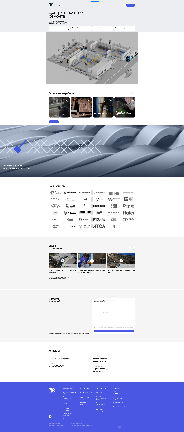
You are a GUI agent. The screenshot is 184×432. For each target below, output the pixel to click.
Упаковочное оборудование (101, 411)
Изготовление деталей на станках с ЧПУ (69, 393)
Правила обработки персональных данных (56, 425)
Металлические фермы (84, 399)
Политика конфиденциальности (54, 423)
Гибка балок (65, 405)
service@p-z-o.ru (99, 361)
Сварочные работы (66, 396)
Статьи (104, 5)
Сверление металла (67, 398)
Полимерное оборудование (101, 402)
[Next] (133, 93)
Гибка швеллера (66, 410)
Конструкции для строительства (86, 392)
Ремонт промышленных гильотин (102, 406)
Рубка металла (66, 417)
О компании (87, 5)
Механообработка (66, 415)
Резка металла (66, 395)
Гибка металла (66, 408)
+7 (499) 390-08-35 (100, 358)
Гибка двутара (66, 406)
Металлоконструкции (69, 5)
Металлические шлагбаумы (85, 400)
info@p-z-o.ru (98, 372)
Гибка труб (65, 403)
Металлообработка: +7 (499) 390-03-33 (120, 402)
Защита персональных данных (77, 423)
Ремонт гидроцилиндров (100, 404)
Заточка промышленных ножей (69, 411)
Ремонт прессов (54, 28)
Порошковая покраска (67, 413)
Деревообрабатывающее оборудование (100, 395)
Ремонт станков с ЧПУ (100, 407)
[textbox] (95, 312)
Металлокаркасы (83, 402)
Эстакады (81, 404)
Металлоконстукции (85, 388)
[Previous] (130, 93)
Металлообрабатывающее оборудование (101, 399)
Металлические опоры (84, 395)
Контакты (99, 5)
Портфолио (94, 5)
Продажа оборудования (95, 1)
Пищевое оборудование (100, 401)
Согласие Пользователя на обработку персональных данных (82, 425)
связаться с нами (130, 5)
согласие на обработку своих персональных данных (105, 327)
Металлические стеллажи (84, 397)
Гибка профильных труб (67, 401)
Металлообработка (58, 5)
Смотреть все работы (54, 121)
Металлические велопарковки (85, 394)
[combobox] (97, 312)
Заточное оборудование (100, 396)
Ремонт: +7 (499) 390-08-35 (118, 398)
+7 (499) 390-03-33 (100, 369)
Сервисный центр (79, 5)
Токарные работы (66, 400)
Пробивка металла (66, 418)
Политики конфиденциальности (125, 327)
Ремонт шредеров (99, 409)
